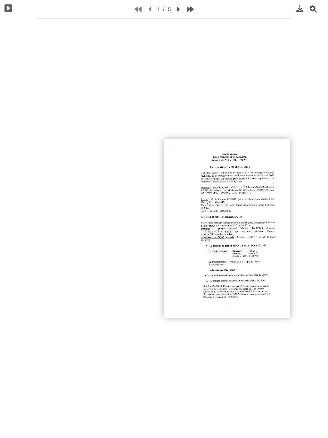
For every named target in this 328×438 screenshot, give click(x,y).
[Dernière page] (190, 9)
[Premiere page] (138, 9)
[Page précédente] (150, 9)
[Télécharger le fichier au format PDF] (300, 8)
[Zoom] (313, 8)
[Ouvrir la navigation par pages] (8, 8)
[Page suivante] (178, 9)
